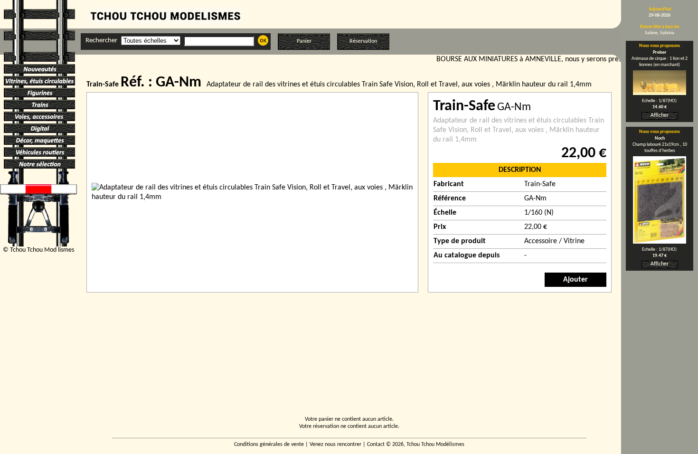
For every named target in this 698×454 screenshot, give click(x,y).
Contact (376, 444)
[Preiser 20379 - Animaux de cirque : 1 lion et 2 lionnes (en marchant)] (659, 93)
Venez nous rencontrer (335, 444)
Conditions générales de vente (269, 444)
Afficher (660, 115)
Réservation (363, 41)
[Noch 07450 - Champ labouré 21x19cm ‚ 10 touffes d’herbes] (659, 242)
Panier (304, 41)
